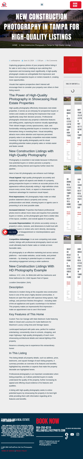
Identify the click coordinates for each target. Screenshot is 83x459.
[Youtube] (72, 434)
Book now (47, 421)
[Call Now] (5, 232)
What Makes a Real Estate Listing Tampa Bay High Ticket (69, 123)
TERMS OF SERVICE (8, 451)
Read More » (68, 142)
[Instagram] (77, 434)
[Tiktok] (66, 437)
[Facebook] (66, 434)
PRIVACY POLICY (21, 451)
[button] (42, 4)
